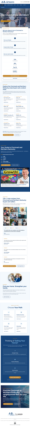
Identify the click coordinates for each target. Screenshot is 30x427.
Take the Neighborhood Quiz (5, 21)
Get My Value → (6, 331)
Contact (3, 7)
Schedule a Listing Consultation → (15, 377)
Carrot (19, 424)
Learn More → (19, 331)
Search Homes (15, 21)
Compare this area (6, 102)
